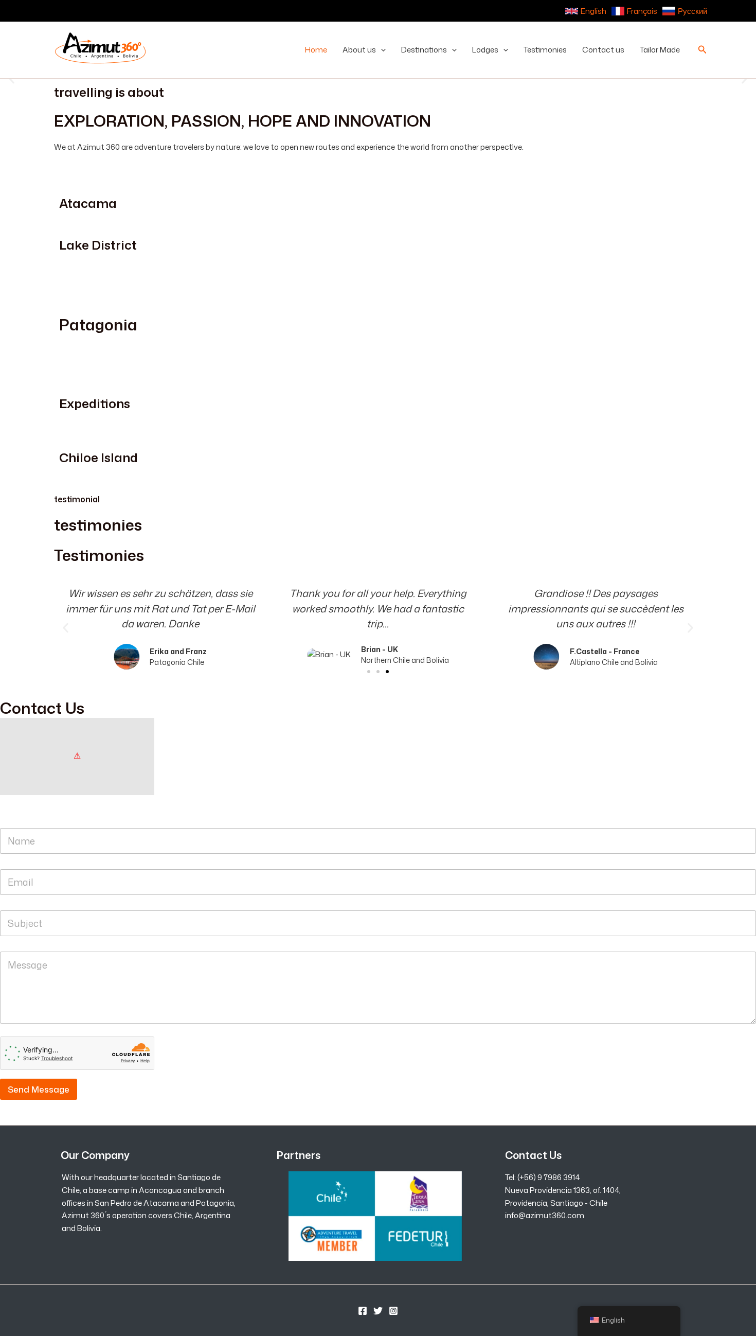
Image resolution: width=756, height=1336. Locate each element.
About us (359, 49)
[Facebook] (362, 1310)
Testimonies (545, 49)
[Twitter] (378, 1310)
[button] (381, 50)
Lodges (485, 49)
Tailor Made (660, 49)
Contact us (603, 49)
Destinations (424, 49)
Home (316, 49)
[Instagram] (393, 1310)
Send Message (38, 1089)
